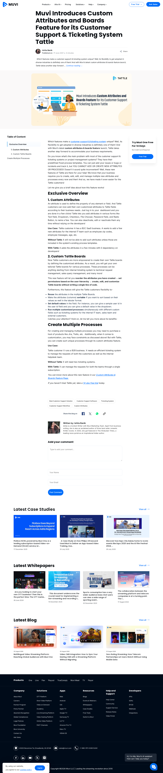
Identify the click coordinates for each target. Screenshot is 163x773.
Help (90, 4)
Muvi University (19, 729)
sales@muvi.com (65, 748)
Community (110, 704)
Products (46, 4)
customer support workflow (59, 406)
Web (61, 697)
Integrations (133, 713)
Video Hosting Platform (45, 717)
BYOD (131, 705)
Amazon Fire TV (65, 725)
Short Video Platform (44, 701)
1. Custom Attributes (20, 149)
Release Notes (111, 712)
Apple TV (63, 709)
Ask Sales (153, 4)
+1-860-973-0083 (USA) (88, 748)
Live (37, 680)
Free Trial (135, 4)
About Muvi (18, 697)
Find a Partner (19, 709)
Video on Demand (43, 705)
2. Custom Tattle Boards (21, 154)
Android (62, 701)
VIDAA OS (63, 733)
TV (84, 680)
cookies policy (26, 770)
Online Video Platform (44, 721)
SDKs (131, 701)
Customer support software (87, 401)
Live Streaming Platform (45, 713)
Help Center (110, 700)
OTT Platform (41, 697)
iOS (61, 705)
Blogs (85, 697)
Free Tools (86, 713)
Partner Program (20, 705)
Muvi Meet (75, 680)
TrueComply (62, 680)
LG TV (62, 721)
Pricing (68, 4)
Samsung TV (64, 717)
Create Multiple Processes (18, 158)
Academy (40, 709)
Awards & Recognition (21, 713)
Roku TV (63, 729)
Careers (16, 701)
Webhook (132, 709)
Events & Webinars (89, 701)
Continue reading (74, 66)
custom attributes (80, 406)
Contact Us (18, 733)
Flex (43, 680)
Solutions (80, 4)
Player (90, 680)
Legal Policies (19, 721)
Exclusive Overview (17, 144)
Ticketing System (107, 401)
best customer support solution (60, 401)
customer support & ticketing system (88, 141)
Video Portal (110, 716)
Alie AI (57, 4)
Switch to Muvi (88, 717)
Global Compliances (21, 717)
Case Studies (87, 709)
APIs (130, 697)
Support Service (112, 708)
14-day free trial (90, 383)
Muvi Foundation (20, 725)
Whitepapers (87, 705)
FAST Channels (42, 725)
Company (101, 4)
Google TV (63, 713)
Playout (51, 680)
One (30, 680)
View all (142, 509)
